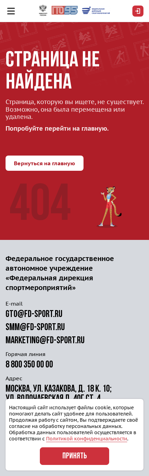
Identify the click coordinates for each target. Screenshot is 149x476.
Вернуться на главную (44, 163)
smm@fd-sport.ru (35, 328)
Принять (74, 456)
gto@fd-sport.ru (34, 314)
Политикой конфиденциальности (86, 439)
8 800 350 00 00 (29, 365)
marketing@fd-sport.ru (45, 341)
